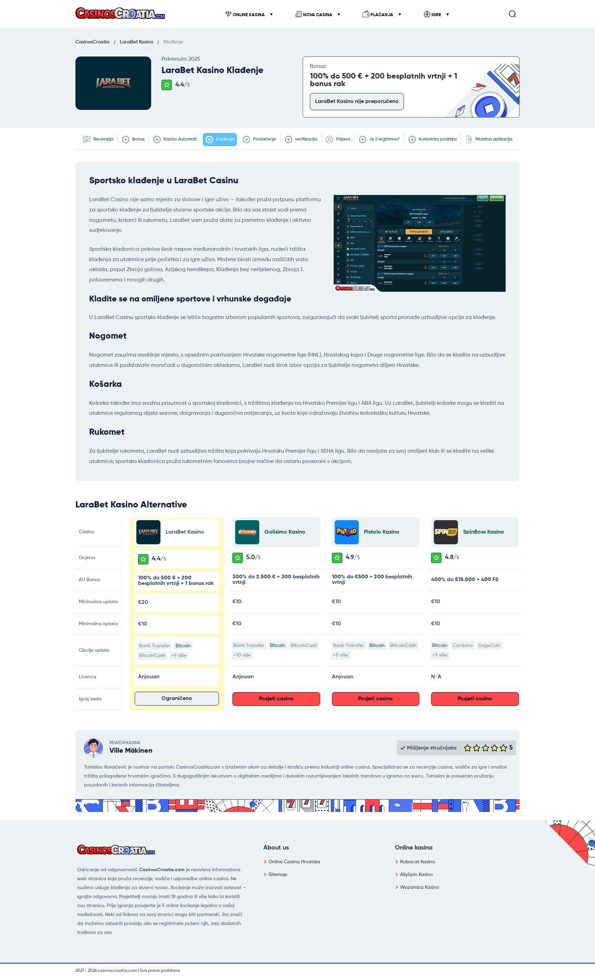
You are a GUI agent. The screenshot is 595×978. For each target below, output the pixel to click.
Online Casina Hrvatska (294, 861)
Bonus (138, 139)
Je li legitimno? (384, 139)
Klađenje (224, 139)
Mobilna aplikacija (493, 139)
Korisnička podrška (437, 139)
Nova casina (317, 15)
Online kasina (249, 15)
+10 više (242, 655)
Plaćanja (381, 15)
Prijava (342, 139)
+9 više (178, 655)
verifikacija (305, 139)
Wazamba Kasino (419, 887)
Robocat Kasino (417, 861)
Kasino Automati (180, 139)
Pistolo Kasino (381, 532)
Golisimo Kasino (284, 532)
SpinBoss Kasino (483, 532)
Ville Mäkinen (131, 751)
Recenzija (102, 139)
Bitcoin (183, 646)
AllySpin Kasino (416, 874)
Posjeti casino (276, 699)
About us (276, 848)
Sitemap (278, 874)
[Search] (512, 14)
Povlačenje (264, 139)
